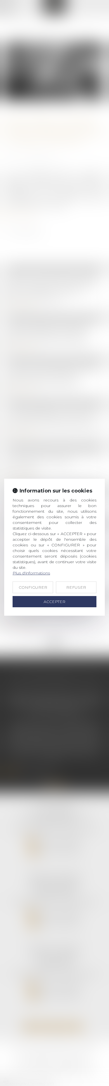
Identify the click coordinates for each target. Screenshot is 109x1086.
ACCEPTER (54, 601)
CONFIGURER (33, 587)
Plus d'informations (31, 573)
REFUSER (76, 587)
